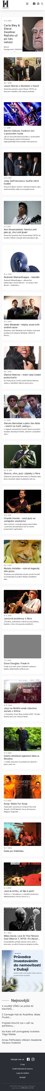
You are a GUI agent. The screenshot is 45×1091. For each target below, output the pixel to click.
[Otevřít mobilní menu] (27, 4)
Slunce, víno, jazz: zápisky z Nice (22, 473)
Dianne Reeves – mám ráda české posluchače (22, 376)
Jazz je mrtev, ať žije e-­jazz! (19, 891)
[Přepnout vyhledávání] (42, 3)
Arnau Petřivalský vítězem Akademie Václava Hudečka (22, 1041)
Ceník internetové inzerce (22, 1069)
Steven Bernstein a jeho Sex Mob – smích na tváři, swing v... (22, 424)
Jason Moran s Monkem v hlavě (21, 86)
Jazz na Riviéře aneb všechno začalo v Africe (20, 709)
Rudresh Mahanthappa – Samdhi (21, 277)
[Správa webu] (27, 1088)
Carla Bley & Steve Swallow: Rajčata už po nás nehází (12, 34)
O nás (22, 1064)
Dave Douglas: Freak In (16, 663)
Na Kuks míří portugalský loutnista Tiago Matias (20, 1033)
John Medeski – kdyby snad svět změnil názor (21, 326)
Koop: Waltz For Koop (15, 803)
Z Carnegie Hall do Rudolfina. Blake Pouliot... (21, 1016)
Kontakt (23, 1077)
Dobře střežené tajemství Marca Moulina (21, 757)
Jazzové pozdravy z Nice (18, 618)
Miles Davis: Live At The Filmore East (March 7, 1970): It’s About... (22, 937)
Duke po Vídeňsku (14, 851)
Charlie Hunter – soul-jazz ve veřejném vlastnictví (19, 519)
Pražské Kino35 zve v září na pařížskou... (17, 1024)
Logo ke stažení (22, 1073)
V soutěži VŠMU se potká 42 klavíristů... (17, 1007)
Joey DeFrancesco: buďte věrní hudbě (21, 182)
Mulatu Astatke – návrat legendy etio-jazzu (22, 570)
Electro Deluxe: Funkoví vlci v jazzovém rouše (19, 132)
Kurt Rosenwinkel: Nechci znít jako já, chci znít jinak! (20, 231)
